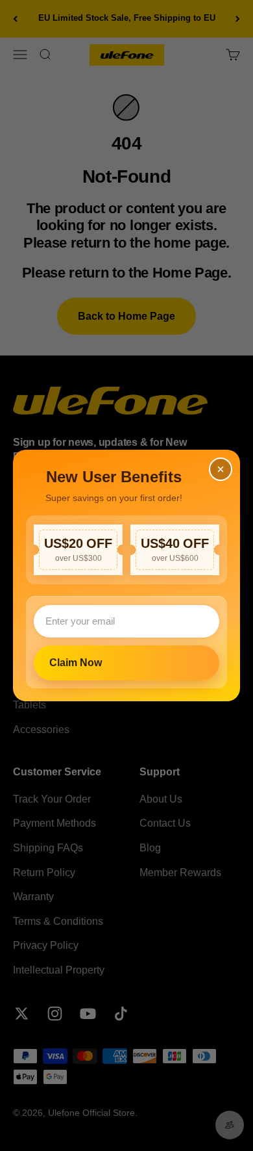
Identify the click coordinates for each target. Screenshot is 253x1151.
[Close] (220, 469)
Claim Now (75, 662)
